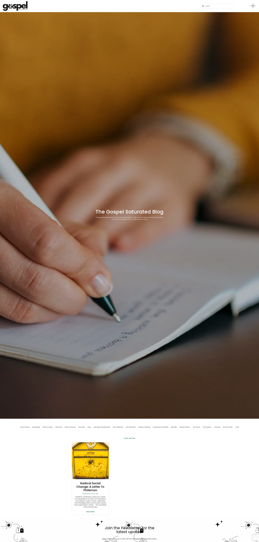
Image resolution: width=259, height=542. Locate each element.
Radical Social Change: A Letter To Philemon (90, 486)
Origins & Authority (144, 427)
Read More (90, 512)
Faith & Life (58, 427)
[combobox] (217, 6)
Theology (217, 427)
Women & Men (228, 427)
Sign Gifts (174, 427)
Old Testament (131, 427)
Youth (237, 427)
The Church (196, 427)
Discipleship (36, 427)
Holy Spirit (81, 427)
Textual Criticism (184, 427)
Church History (25, 427)
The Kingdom (207, 427)
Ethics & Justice (48, 427)
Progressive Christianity (160, 427)
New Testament (118, 427)
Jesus (89, 427)
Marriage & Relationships (102, 427)
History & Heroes (70, 427)
